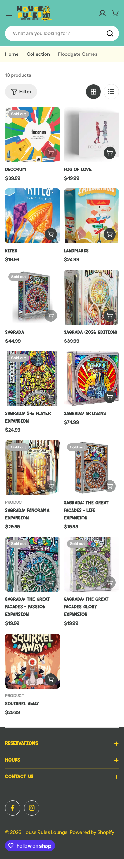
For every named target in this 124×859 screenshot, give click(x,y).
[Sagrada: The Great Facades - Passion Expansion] (32, 564)
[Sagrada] (32, 297)
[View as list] (111, 91)
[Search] (110, 33)
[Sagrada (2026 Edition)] (91, 297)
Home (12, 54)
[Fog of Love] (91, 134)
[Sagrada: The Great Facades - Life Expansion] (91, 467)
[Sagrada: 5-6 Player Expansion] (32, 378)
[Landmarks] (91, 215)
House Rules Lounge (44, 832)
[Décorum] (32, 134)
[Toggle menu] (9, 13)
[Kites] (32, 215)
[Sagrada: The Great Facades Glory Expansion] (91, 564)
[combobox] (62, 33)
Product (14, 502)
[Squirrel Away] (32, 661)
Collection (38, 54)
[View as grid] (93, 91)
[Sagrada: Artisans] (91, 378)
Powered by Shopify (92, 832)
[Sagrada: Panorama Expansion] (32, 467)
